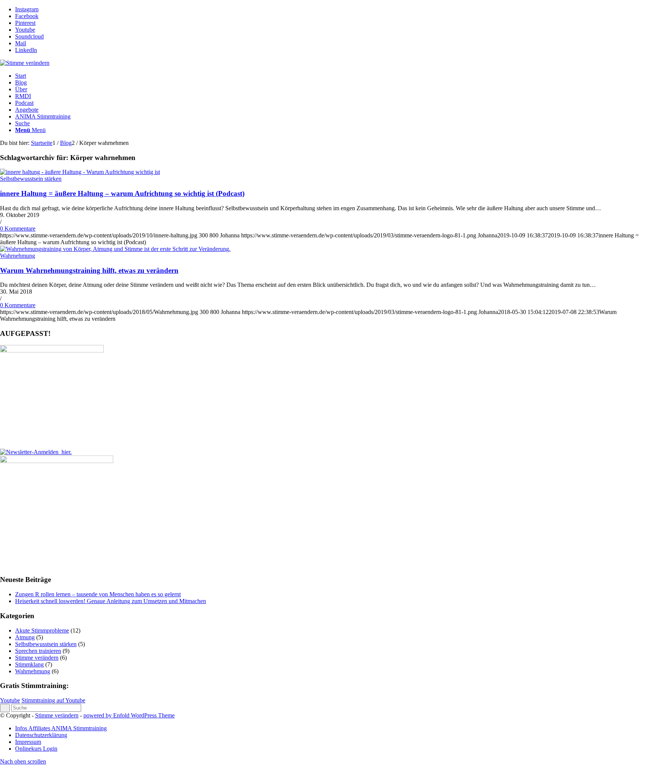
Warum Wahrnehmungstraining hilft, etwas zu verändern (89, 270)
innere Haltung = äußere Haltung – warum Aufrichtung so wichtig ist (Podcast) (122, 193)
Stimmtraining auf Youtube (53, 700)
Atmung (25, 637)
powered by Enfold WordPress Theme (129, 715)
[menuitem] (333, 75)
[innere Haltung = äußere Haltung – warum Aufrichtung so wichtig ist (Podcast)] (80, 172)
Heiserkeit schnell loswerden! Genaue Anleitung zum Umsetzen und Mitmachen (110, 601)
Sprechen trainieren (38, 651)
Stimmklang (29, 664)
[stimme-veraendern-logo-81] (24, 63)
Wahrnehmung (17, 255)
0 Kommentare (17, 228)
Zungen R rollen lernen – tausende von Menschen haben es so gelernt (98, 594)
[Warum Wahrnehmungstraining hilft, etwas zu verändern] (115, 249)
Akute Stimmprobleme (42, 630)
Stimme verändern (36, 657)
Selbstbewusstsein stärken (31, 178)
